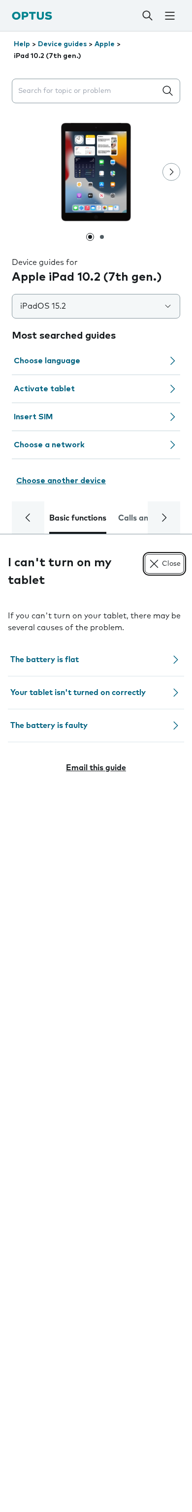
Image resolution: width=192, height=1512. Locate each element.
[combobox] (86, 91)
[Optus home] (32, 15)
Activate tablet (44, 389)
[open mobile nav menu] (170, 16)
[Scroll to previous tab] (28, 517)
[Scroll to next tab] (164, 517)
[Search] (148, 16)
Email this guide (96, 768)
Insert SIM (33, 417)
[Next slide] (171, 172)
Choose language (47, 361)
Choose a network (49, 445)
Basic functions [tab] (77, 518)
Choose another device (61, 481)
